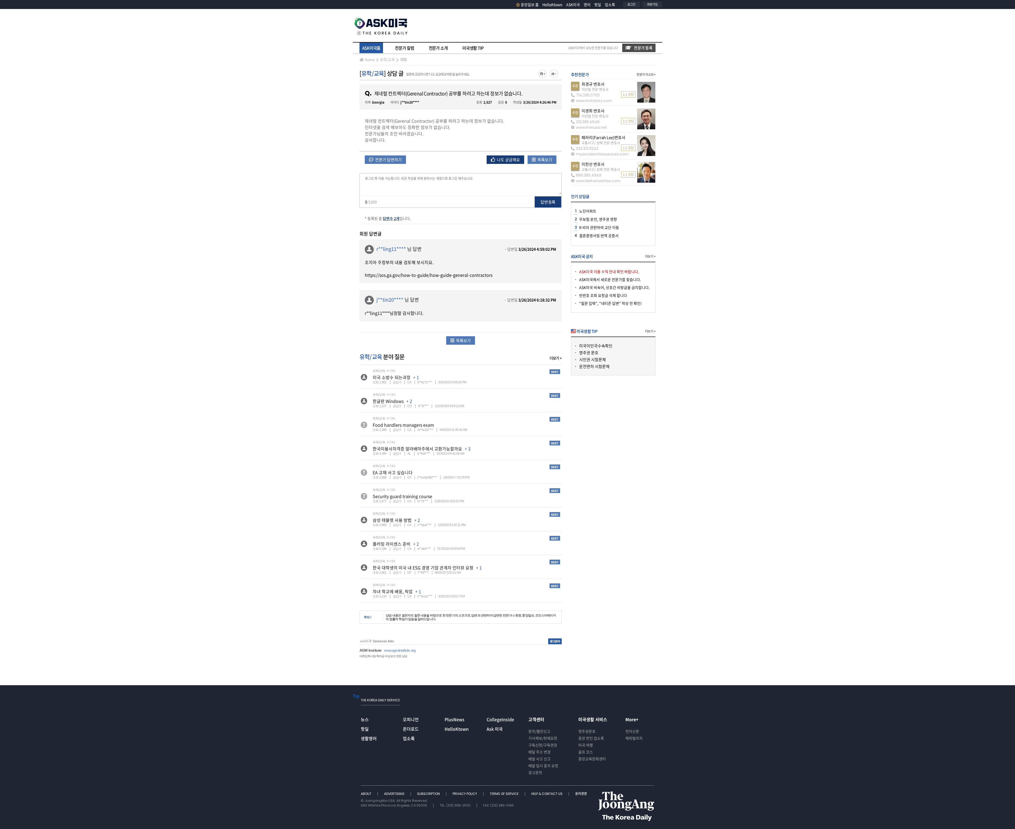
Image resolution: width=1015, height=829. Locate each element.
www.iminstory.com (594, 100)
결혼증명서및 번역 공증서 (599, 235)
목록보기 (544, 160)
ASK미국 (573, 4)
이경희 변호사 (593, 111)
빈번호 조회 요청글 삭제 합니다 (603, 295)
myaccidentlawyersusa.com (602, 154)
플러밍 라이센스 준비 (391, 544)
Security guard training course (402, 496)
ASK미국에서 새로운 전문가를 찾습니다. (610, 279)
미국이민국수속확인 (595, 346)
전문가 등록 (643, 48)
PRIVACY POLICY (465, 793)
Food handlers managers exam (403, 425)
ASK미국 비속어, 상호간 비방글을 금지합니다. (614, 287)
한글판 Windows (388, 401)
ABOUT (366, 793)
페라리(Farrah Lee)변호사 (603, 137)
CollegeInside (500, 719)
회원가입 (652, 4)
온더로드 (411, 729)
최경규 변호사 (593, 84)
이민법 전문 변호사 (595, 89)
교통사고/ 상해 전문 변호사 (601, 142)
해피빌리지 (634, 738)
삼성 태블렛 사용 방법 (392, 520)
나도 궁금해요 (508, 160)
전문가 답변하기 (388, 160)
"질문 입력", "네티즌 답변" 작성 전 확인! (610, 303)
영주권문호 (587, 731)
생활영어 (369, 738)
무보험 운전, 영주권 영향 (598, 219)
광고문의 (535, 772)
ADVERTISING (394, 793)
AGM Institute (370, 650)
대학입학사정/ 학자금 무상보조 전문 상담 (383, 656)
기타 (403, 59)
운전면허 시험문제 (594, 366)
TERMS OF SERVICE (504, 793)
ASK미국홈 (371, 48)
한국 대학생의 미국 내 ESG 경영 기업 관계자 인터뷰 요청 (423, 567)
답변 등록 (548, 202)
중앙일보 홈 (530, 4)
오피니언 (411, 719)
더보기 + (556, 358)
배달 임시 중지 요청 (543, 765)
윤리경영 (581, 793)
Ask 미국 (495, 729)
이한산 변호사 (593, 164)
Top (356, 695)
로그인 (631, 4)
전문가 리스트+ (646, 74)
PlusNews (454, 719)
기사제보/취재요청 (542, 738)
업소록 (610, 4)
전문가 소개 (438, 48)
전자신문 (632, 731)
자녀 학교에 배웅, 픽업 (393, 591)
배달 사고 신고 (539, 758)
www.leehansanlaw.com (598, 180)
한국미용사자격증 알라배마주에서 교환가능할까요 (417, 448)
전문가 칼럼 (404, 48)
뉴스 (365, 719)
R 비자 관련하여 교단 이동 (599, 227)
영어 (587, 4)
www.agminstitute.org (400, 650)
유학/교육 (387, 59)
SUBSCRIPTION (429, 793)
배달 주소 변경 (539, 751)
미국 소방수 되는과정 (391, 377)
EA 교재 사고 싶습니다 (393, 472)
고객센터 (536, 719)
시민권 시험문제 (592, 359)
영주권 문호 (588, 353)
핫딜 (597, 4)
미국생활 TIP (472, 48)
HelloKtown (552, 4)
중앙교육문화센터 (592, 758)
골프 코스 (585, 751)
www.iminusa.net (591, 127)
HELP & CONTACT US (547, 793)
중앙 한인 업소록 (591, 738)
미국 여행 (585, 745)
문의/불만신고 (539, 731)
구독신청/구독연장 (542, 745)
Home (370, 59)
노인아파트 (587, 211)
